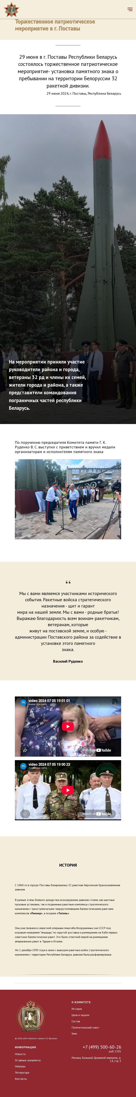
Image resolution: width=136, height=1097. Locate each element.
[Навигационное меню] (130, 9)
